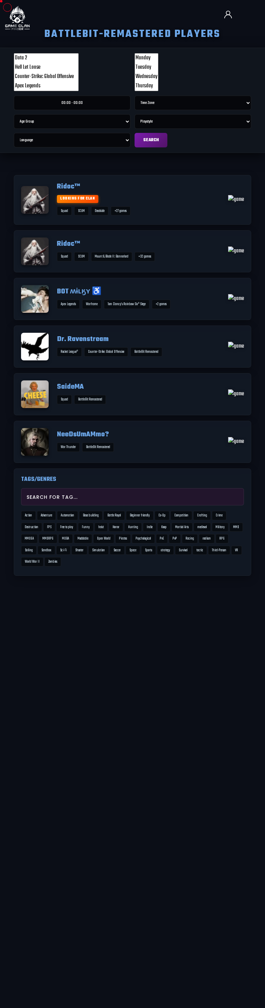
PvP (175, 538)
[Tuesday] (146, 67)
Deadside (100, 211)
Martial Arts (182, 527)
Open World (103, 538)
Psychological (143, 538)
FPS (49, 527)
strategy (165, 550)
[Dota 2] (46, 58)
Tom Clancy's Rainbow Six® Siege (127, 304)
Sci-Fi (63, 550)
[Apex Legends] (46, 86)
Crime (219, 515)
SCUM (81, 211)
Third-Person (219, 550)
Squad (64, 211)
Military (220, 527)
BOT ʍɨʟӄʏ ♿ (79, 292)
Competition (181, 515)
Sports (148, 550)
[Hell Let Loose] (46, 67)
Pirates (123, 538)
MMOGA (29, 538)
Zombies (52, 561)
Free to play (66, 527)
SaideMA (70, 387)
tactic (199, 550)
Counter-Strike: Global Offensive (106, 352)
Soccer (117, 550)
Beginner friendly (140, 515)
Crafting (202, 515)
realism (207, 538)
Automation (67, 515)
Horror (115, 527)
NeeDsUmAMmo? (83, 434)
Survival (183, 550)
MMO (236, 527)
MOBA (65, 538)
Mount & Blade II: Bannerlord (111, 256)
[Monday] (146, 58)
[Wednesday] (146, 76)
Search (151, 140)
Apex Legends (68, 304)
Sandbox (46, 550)
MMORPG (47, 538)
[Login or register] (230, 15)
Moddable (83, 538)
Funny (86, 527)
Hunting (133, 527)
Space (132, 550)
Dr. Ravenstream (83, 339)
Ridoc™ (68, 187)
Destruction (31, 527)
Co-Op (162, 515)
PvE (162, 538)
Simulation (98, 550)
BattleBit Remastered (146, 352)
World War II (32, 561)
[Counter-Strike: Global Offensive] (46, 76)
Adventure (46, 515)
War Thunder (68, 447)
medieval (202, 527)
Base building (91, 515)
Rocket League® (69, 352)
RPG (222, 538)
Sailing (29, 550)
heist (101, 527)
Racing (190, 538)
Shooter (79, 550)
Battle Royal (114, 515)
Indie (150, 527)
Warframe (92, 304)
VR (236, 550)
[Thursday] (146, 86)
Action (28, 515)
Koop (164, 527)
